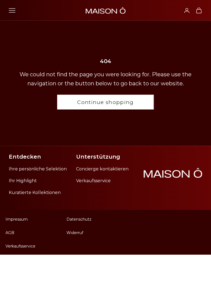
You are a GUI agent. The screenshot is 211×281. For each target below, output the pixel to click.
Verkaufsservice (93, 180)
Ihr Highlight (23, 180)
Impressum (16, 219)
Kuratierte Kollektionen (35, 192)
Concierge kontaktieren (102, 169)
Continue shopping (105, 102)
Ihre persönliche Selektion (38, 169)
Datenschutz (78, 219)
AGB (9, 232)
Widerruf (74, 232)
